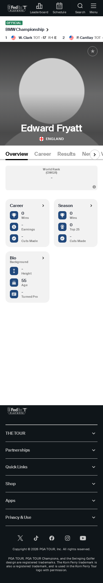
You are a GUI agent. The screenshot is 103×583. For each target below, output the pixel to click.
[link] (17, 8)
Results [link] (66, 154)
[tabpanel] (51, 277)
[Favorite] (93, 51)
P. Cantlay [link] (85, 37)
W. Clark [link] (25, 37)
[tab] (16, 155)
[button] (51, 178)
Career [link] (42, 154)
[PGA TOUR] (17, 410)
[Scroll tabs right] (95, 155)
